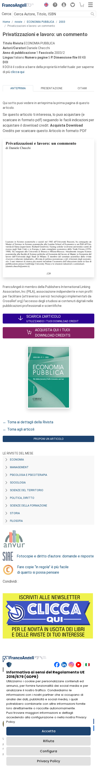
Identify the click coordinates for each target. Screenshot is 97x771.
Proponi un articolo (49, 438)
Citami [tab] (82, 88)
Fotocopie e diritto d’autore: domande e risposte (55, 556)
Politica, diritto (22, 498)
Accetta (48, 731)
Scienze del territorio (26, 490)
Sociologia (18, 482)
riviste (18, 21)
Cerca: (7, 14)
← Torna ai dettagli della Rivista (28, 422)
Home (6, 21)
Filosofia (16, 520)
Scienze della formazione (28, 505)
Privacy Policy (48, 761)
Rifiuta (48, 741)
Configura (48, 751)
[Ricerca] (92, 14)
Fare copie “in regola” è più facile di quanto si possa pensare (43, 570)
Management (19, 467)
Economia (17, 459)
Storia (15, 513)
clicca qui (17, 72)
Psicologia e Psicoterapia (28, 475)
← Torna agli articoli (18, 429)
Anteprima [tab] (18, 88)
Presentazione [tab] (51, 88)
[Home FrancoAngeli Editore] (18, 5)
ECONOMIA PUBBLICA (40, 21)
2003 (62, 21)
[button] (45, 5)
